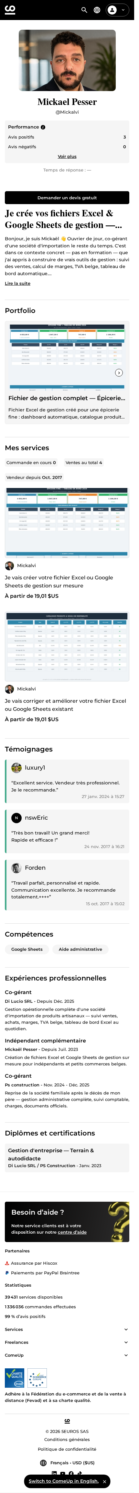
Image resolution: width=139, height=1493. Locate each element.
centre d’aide (72, 1232)
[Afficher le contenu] (126, 1329)
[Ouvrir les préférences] (97, 10)
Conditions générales (67, 1439)
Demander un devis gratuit (67, 197)
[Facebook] (71, 1473)
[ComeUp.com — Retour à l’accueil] (10, 10)
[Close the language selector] (104, 1481)
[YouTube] (62, 1473)
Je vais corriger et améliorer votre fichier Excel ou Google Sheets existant (65, 705)
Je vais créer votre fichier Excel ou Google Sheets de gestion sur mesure (59, 582)
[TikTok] (79, 1473)
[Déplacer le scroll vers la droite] (119, 373)
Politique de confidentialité (67, 1449)
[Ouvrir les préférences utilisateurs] (123, 10)
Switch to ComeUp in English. (64, 1481)
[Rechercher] (84, 10)
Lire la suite (17, 283)
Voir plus (67, 156)
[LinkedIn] (54, 1473)
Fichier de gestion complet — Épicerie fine (67, 398)
